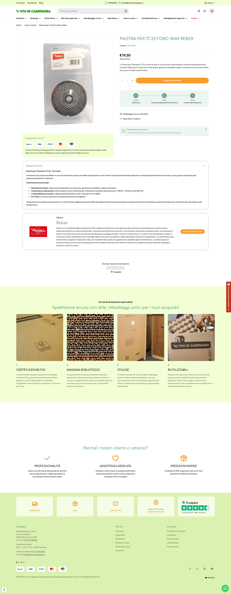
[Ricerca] (125, 11)
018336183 (112, 3)
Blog (41, 3)
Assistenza (32, 3)
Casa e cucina (30, 25)
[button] (228, 297)
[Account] (198, 11)
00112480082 (31, 540)
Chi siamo (20, 3)
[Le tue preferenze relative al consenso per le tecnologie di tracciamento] (4, 589)
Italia (210, 3)
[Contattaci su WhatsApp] (225, 588)
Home (18, 25)
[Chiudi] (206, 129)
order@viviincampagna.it (132, 3)
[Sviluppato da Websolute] (210, 579)
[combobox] (93, 11)
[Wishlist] (204, 11)
